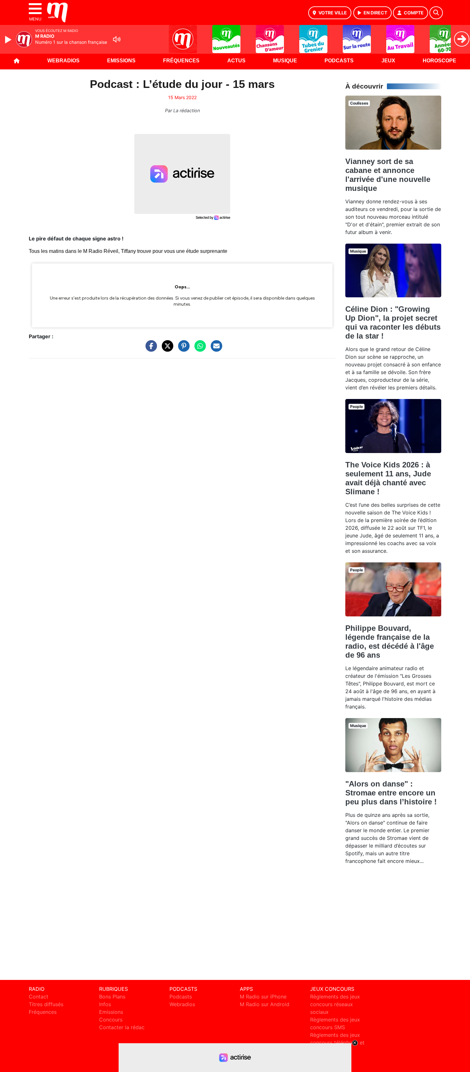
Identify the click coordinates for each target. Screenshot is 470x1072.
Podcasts (339, 60)
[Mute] (116, 39)
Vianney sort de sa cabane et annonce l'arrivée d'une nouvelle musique (387, 174)
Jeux (388, 60)
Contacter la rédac (122, 1027)
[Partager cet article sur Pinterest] (182, 349)
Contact (38, 996)
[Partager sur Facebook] (149, 349)
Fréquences (181, 60)
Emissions (121, 60)
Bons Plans (112, 996)
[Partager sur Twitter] (166, 349)
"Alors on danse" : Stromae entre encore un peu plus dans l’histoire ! (391, 792)
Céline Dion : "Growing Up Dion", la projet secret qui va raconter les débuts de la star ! (393, 322)
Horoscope (439, 60)
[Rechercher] (436, 12)
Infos (105, 1004)
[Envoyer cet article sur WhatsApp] (198, 349)
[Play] (9, 39)
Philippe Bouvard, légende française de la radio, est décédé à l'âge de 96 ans (389, 641)
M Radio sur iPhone (263, 996)
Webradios (63, 60)
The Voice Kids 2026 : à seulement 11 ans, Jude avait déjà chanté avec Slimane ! (388, 478)
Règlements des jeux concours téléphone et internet (337, 1042)
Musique (285, 60)
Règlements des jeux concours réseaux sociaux (335, 1004)
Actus (236, 60)
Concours (110, 1019)
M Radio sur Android (264, 1004)
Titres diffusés (46, 1004)
